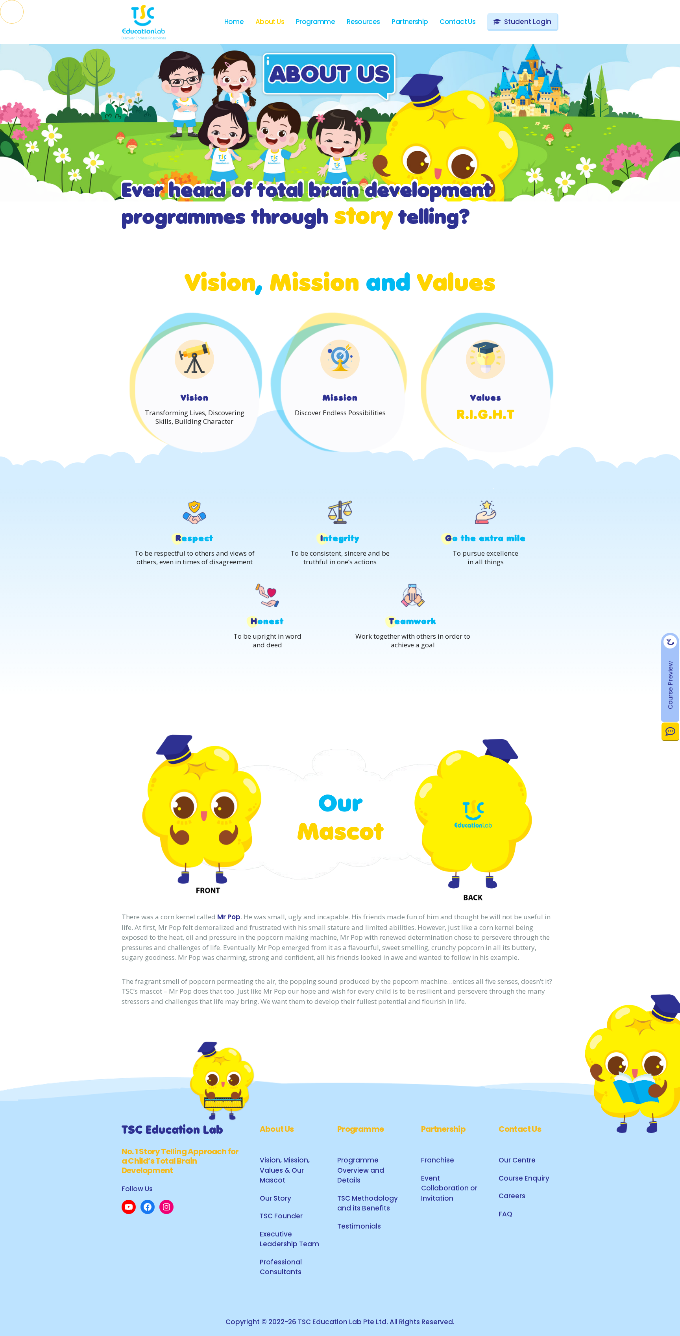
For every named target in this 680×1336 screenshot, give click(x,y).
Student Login (527, 21)
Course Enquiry (524, 1178)
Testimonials (359, 1226)
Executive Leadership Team (289, 1239)
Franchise (437, 1160)
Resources (363, 21)
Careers (512, 1196)
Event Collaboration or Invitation (449, 1188)
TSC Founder (281, 1216)
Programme (315, 21)
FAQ (505, 1214)
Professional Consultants (281, 1267)
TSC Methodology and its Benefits (367, 1203)
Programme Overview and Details (360, 1170)
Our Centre (517, 1160)
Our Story (275, 1198)
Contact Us (670, 731)
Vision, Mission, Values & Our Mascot (285, 1170)
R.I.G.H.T (485, 416)
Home (234, 21)
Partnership (410, 21)
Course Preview (670, 685)
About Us (269, 21)
